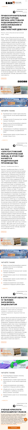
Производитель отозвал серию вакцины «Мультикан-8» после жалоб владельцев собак (14, 115)
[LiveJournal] (26, 81)
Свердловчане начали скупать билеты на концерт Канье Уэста (14, 135)
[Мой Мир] (24, 81)
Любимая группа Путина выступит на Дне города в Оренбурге (15, 120)
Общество (3, 78)
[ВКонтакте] (18, 81)
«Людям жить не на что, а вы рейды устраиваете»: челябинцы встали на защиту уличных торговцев (13, 391)
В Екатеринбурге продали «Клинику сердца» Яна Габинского (13, 376)
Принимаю (14, 427)
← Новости (4, 6)
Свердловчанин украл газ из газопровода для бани (15, 275)
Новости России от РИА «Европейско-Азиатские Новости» (10, 3)
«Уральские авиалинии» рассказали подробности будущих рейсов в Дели (14, 283)
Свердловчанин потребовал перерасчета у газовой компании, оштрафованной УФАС (15, 130)
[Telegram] (22, 81)
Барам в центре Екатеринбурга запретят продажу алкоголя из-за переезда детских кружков (15, 125)
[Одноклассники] (20, 81)
